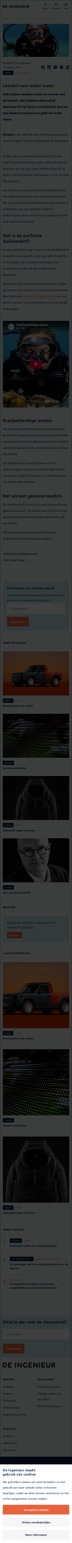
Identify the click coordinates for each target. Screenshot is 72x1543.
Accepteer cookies (36, 1510)
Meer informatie (36, 1535)
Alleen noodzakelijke (36, 1522)
